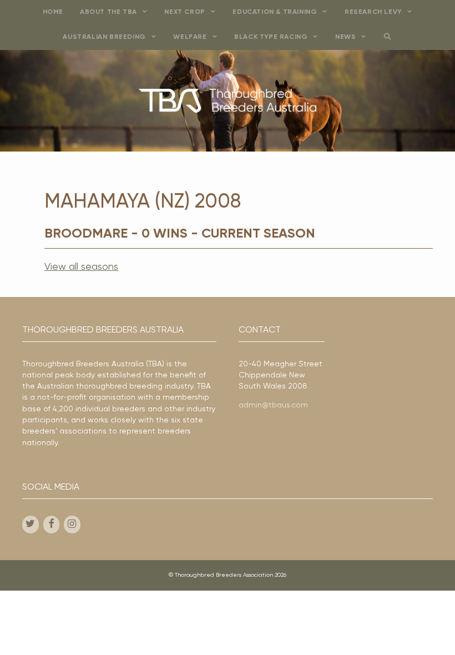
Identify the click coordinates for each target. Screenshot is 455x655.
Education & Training (274, 12)
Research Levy (373, 12)
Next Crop (184, 12)
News (345, 37)
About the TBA (108, 12)
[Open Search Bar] (387, 37)
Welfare (189, 37)
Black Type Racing (270, 37)
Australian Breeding (104, 37)
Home (53, 12)
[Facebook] (51, 525)
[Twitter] (30, 525)
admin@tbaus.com (273, 405)
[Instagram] (72, 525)
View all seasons (81, 267)
